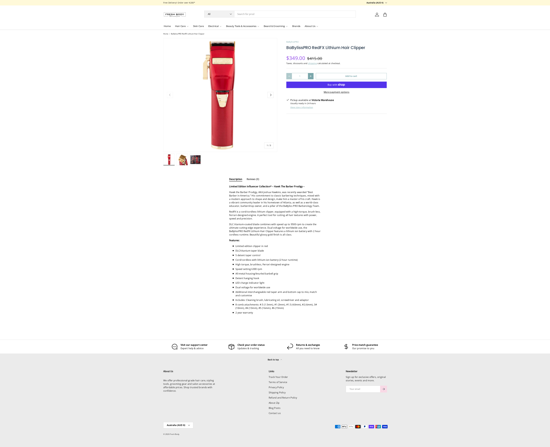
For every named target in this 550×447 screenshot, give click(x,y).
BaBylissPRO (292, 41)
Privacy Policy (276, 387)
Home (167, 26)
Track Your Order (278, 377)
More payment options (336, 92)
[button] (385, 14)
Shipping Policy (277, 392)
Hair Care (180, 26)
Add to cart (351, 76)
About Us (310, 26)
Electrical (213, 26)
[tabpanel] (275, 249)
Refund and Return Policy (283, 397)
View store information (301, 107)
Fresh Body (174, 434)
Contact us (275, 413)
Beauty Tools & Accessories (241, 26)
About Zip (274, 402)
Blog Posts (274, 408)
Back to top (274, 359)
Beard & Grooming (274, 26)
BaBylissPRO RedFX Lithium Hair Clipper (187, 34)
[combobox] (280, 14)
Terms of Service (278, 382)
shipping (312, 63)
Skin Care (198, 26)
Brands (296, 26)
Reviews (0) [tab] (253, 179)
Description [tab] (235, 179)
